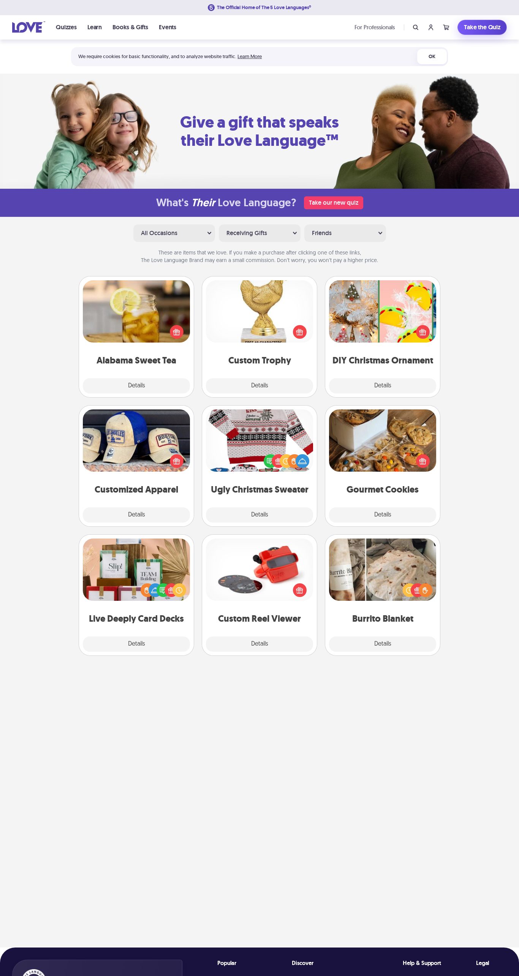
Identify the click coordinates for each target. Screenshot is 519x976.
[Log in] (431, 27)
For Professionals (374, 27)
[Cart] (446, 27)
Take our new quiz (333, 203)
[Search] (415, 27)
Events (167, 27)
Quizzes (66, 27)
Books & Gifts (130, 27)
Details (136, 386)
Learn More (249, 56)
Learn (94, 27)
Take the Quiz (482, 27)
